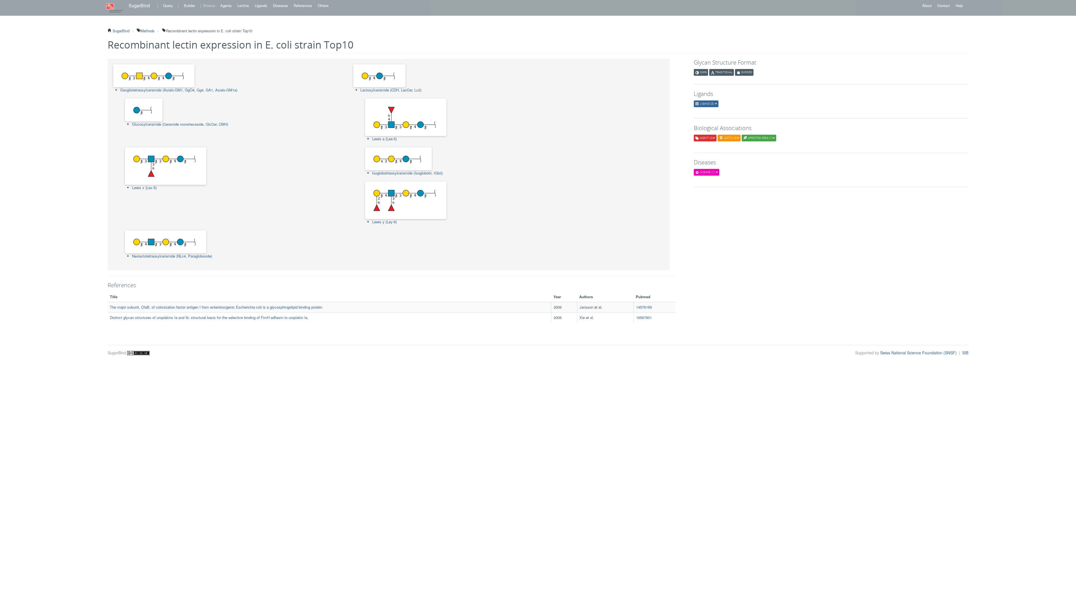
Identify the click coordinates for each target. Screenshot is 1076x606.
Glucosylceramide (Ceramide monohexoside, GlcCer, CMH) (180, 124)
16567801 (644, 317)
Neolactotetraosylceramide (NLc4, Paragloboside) (172, 256)
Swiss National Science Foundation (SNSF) (919, 352)
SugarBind (139, 5)
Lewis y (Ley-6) (384, 221)
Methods (148, 30)
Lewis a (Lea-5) (384, 138)
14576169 (644, 307)
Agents (226, 5)
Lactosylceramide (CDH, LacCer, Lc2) (390, 90)
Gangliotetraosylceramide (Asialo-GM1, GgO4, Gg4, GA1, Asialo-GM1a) (178, 90)
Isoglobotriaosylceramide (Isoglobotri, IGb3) (407, 173)
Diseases (280, 5)
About (927, 5)
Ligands (261, 5)
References (303, 5)
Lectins (243, 5)
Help (959, 5)
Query (168, 5)
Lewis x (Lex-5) (144, 187)
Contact (943, 5)
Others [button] (323, 5)
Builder (189, 5)
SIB (965, 352)
